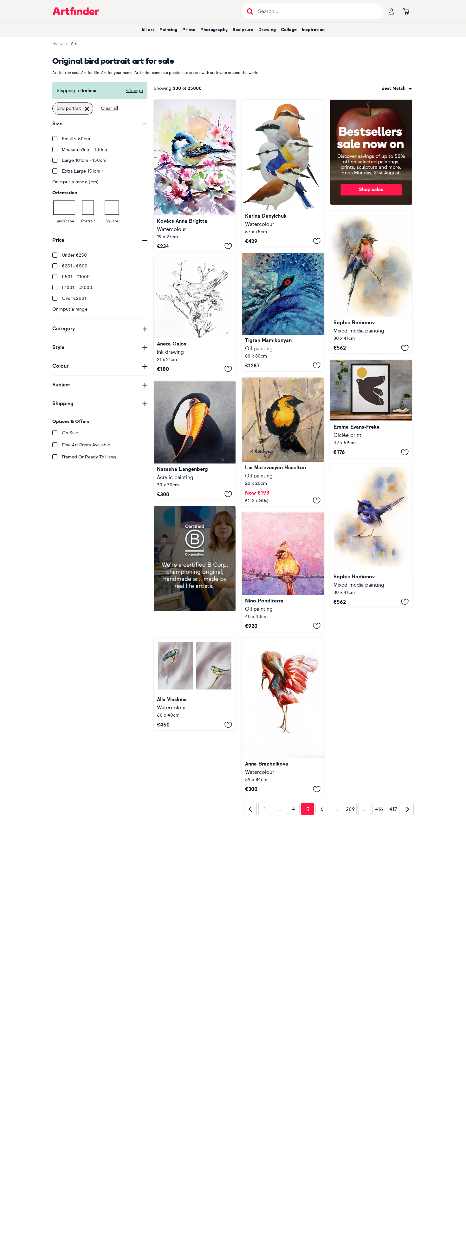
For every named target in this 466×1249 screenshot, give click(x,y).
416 (379, 909)
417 (393, 909)
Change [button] (134, 90)
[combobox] (396, 88)
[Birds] (195, 684)
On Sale (70, 433)
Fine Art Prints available (86, 445)
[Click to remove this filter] (87, 108)
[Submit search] (250, 11)
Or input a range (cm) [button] (75, 182)
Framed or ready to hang (89, 457)
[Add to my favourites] (228, 246)
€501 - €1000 (76, 276)
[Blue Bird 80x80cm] (283, 312)
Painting (168, 29)
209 (350, 909)
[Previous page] (250, 909)
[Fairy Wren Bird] (371, 536)
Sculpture (243, 29)
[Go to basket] (406, 11)
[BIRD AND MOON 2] (371, 409)
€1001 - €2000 (77, 287)
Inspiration (313, 29)
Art (74, 43)
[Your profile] (391, 11)
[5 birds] (283, 173)
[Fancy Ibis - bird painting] (283, 716)
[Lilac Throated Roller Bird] (371, 282)
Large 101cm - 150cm (84, 160)
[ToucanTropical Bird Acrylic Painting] (195, 440)
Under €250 (74, 255)
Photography (214, 29)
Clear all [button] (109, 108)
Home (57, 43)
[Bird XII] (195, 176)
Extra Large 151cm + (83, 171)
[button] (396, 88)
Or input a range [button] (69, 309)
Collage (289, 29)
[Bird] (195, 316)
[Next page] (407, 909)
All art (147, 29)
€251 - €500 (74, 266)
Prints (188, 29)
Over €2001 (74, 298)
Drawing (267, 29)
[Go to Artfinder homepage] (75, 11)
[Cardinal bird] (283, 572)
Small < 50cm (76, 138)
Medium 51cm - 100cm (85, 149)
